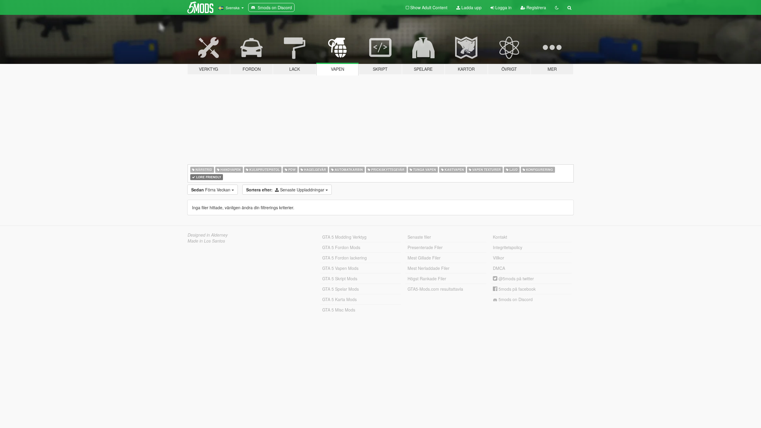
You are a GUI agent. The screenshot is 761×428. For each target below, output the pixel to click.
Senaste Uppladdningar (286, 190)
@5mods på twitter (515, 278)
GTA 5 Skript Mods (339, 278)
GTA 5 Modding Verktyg (344, 237)
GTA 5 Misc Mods (338, 310)
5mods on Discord (515, 299)
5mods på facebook (516, 289)
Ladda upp (471, 7)
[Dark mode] (557, 7)
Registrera (535, 7)
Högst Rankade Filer (427, 278)
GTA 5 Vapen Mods (340, 268)
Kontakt (500, 237)
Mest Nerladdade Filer (428, 268)
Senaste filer (419, 237)
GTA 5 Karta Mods (339, 299)
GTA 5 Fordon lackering (344, 258)
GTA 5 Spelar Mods (340, 289)
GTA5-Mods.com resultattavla (435, 289)
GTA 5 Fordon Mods (341, 247)
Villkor (498, 258)
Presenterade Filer (425, 247)
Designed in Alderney (208, 235)
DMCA (499, 268)
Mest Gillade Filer (424, 258)
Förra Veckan (211, 190)
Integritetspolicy (507, 247)
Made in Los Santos (206, 241)
